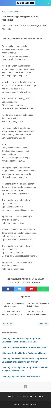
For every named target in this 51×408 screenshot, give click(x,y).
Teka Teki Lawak (36, 396)
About (10, 396)
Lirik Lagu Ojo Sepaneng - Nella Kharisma (37, 304)
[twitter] (20, 289)
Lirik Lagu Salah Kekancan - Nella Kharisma (13, 304)
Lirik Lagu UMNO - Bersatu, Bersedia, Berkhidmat (25, 347)
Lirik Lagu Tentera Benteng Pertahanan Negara (24, 353)
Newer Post (7, 324)
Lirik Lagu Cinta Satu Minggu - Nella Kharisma (12, 312)
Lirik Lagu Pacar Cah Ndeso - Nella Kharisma (36, 312)
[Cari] (47, 3)
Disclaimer (21, 396)
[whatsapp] (43, 289)
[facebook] (8, 289)
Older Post (43, 324)
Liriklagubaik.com (31, 405)
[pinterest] (31, 289)
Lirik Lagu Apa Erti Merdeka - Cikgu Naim (21, 376)
